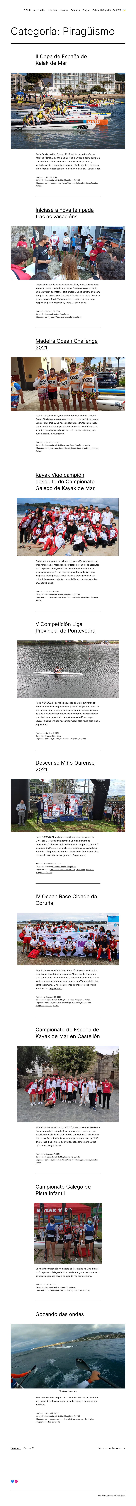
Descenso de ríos (59, 867)
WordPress (120, 1496)
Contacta (75, 10)
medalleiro (76, 183)
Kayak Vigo (66, 183)
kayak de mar (55, 183)
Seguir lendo (94, 168)
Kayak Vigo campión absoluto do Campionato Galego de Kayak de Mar (65, 481)
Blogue (86, 10)
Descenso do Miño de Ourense (62, 869)
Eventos (55, 314)
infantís (70, 1290)
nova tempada (66, 317)
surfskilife (56, 1422)
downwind (54, 448)
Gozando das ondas (60, 1314)
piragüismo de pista (82, 1290)
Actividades (39, 10)
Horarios (64, 10)
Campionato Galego (58, 1290)
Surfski (77, 180)
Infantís (63, 1287)
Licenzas (52, 10)
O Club (27, 10)
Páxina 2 (28, 1448)
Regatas (94, 183)
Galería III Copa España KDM (106, 10)
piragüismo (85, 183)
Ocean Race (69, 445)
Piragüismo (68, 180)
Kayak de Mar (57, 180)
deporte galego (56, 1419)
